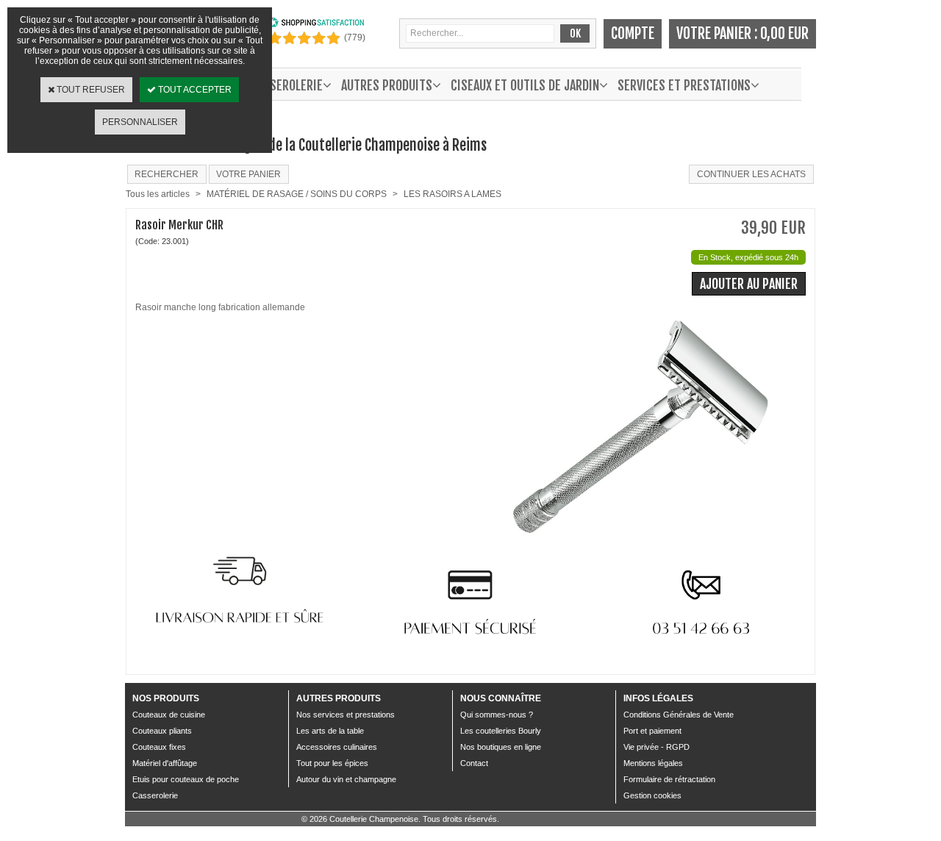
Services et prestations (684, 85)
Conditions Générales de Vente (678, 714)
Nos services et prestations (345, 714)
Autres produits (386, 85)
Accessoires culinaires (336, 746)
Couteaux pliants (162, 730)
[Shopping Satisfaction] (316, 25)
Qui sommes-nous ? (496, 714)
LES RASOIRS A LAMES (452, 194)
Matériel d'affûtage (164, 763)
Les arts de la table (330, 730)
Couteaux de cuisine (168, 714)
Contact (474, 763)
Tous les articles (158, 194)
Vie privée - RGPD (656, 746)
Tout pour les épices (332, 763)
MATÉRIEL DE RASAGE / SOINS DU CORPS (297, 194)
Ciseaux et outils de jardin (525, 85)
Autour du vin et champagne (346, 779)
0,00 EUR (784, 33)
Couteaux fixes (159, 746)
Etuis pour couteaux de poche (185, 779)
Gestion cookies (652, 795)
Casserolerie (155, 795)
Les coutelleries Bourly (500, 730)
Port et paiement (652, 730)
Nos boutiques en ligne (500, 746)
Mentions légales (653, 763)
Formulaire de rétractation (669, 779)
